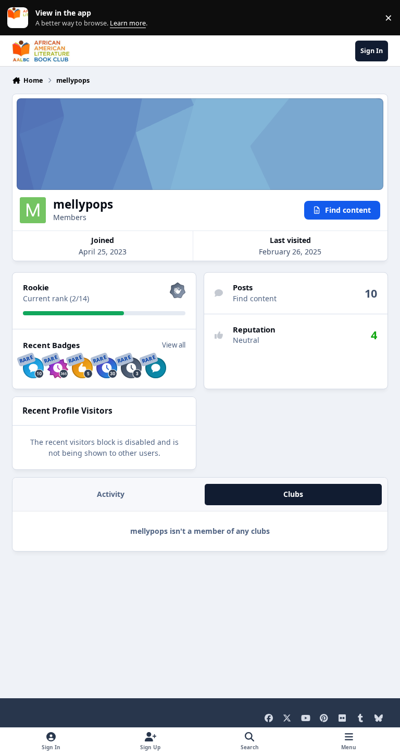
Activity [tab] (110, 494)
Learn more (20, 18)
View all (173, 345)
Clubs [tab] (293, 494)
